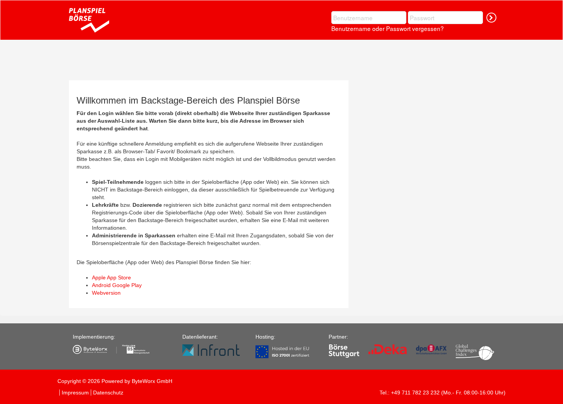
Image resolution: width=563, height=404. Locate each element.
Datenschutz (108, 392)
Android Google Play (117, 285)
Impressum (75, 392)
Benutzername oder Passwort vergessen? (387, 28)
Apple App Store (111, 277)
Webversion (106, 293)
